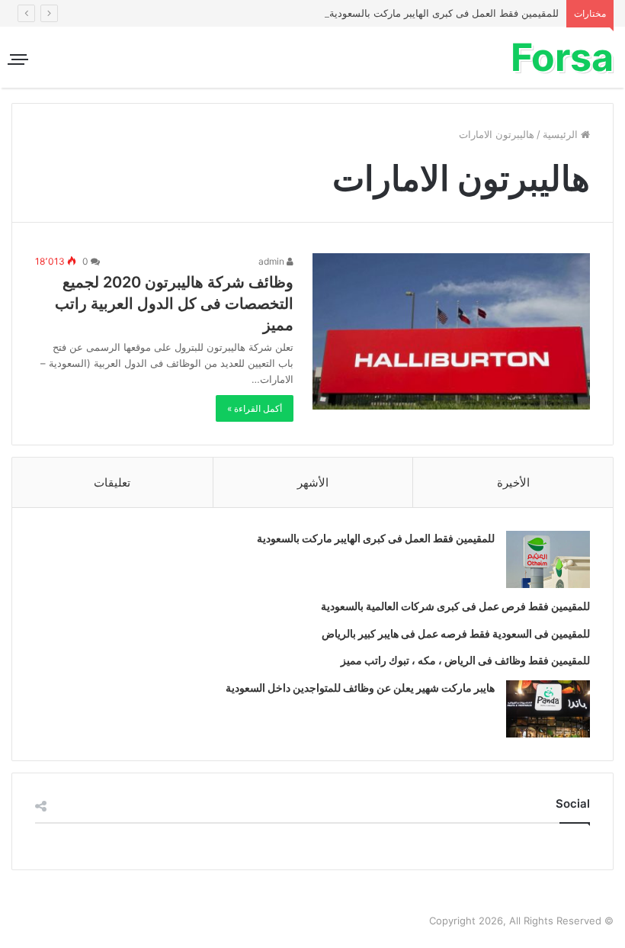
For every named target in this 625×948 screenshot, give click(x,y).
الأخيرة (513, 482)
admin (272, 261)
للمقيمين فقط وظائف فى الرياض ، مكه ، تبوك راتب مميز (465, 660)
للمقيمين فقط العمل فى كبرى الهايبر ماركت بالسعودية (444, 13)
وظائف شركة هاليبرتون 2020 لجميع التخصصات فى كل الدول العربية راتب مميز (174, 303)
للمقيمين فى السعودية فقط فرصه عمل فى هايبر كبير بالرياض (456, 633)
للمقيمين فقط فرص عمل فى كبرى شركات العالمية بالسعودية (455, 605)
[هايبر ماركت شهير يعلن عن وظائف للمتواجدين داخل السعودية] (548, 709)
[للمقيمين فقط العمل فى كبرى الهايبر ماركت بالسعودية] (548, 559)
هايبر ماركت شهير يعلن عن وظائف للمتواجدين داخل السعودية (360, 687)
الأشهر (313, 482)
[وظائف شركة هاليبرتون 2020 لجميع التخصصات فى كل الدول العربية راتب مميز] (451, 331)
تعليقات (112, 482)
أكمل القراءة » (254, 408)
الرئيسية (562, 134)
